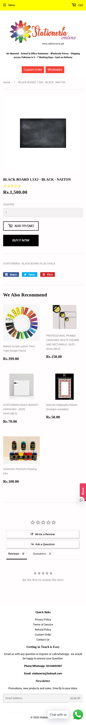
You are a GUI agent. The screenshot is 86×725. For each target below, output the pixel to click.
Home (6, 82)
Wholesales (55, 69)
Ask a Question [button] (45, 544)
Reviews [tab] (13, 553)
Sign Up (75, 698)
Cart (80, 5)
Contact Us (43, 639)
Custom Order (33, 69)
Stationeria (46, 717)
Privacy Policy (43, 619)
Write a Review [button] (45, 534)
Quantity (8, 204)
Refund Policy (43, 629)
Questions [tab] (39, 553)
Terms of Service (43, 624)
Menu (11, 5)
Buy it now (20, 240)
